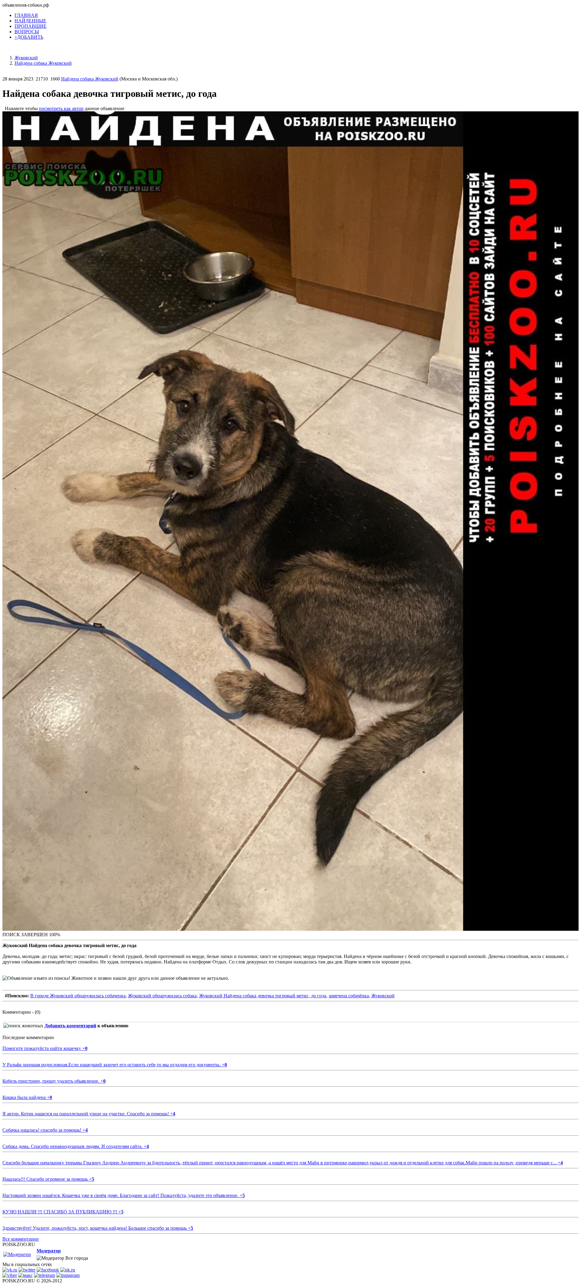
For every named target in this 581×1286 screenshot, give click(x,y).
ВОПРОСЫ (27, 31)
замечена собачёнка (349, 995)
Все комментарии (20, 1239)
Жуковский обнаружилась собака (162, 995)
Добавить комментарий (70, 1025)
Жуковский (383, 995)
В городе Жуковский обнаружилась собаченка (78, 995)
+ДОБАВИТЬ (29, 37)
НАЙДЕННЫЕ (30, 20)
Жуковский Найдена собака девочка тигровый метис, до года (262, 995)
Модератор (49, 1250)
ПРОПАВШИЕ (31, 26)
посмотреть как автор (61, 108)
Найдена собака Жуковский (89, 78)
